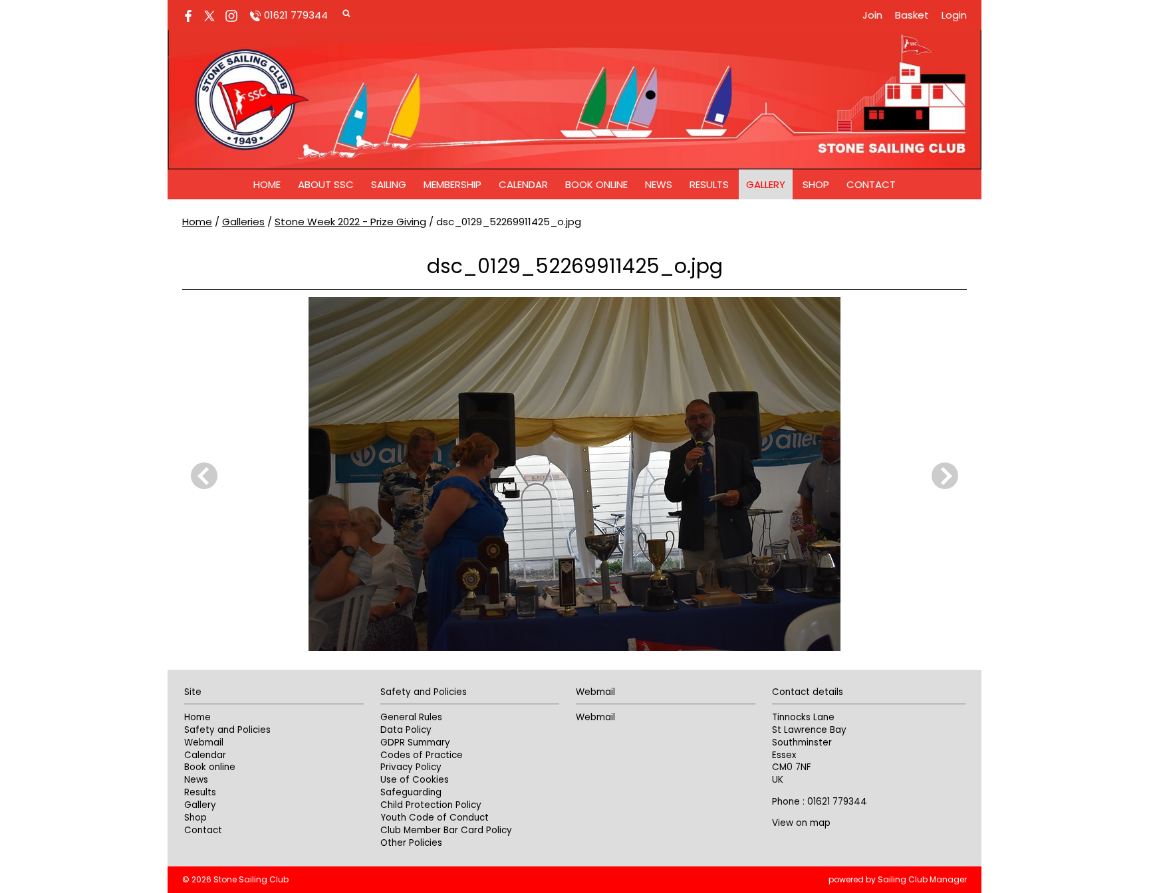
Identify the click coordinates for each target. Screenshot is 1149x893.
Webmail (203, 742)
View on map (801, 823)
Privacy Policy (411, 767)
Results (709, 184)
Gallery (765, 184)
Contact (871, 184)
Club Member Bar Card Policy (446, 830)
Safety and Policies (227, 730)
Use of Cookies (414, 779)
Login (954, 15)
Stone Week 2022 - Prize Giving (350, 222)
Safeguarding (411, 792)
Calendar (523, 184)
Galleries (243, 222)
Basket (912, 15)
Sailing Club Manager (922, 879)
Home (267, 184)
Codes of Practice (421, 755)
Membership (452, 184)
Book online (596, 184)
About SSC (326, 184)
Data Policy (406, 730)
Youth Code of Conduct (434, 817)
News (658, 184)
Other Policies (411, 843)
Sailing (388, 184)
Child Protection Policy (430, 805)
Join (872, 15)
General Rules (411, 717)
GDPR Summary (415, 742)
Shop (816, 184)
